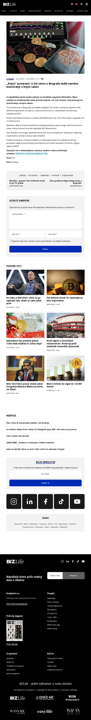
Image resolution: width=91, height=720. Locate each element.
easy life (43, 524)
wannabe (54, 527)
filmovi (50, 524)
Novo (4, 11)
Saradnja (9, 658)
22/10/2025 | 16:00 (12, 307)
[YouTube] (77, 501)
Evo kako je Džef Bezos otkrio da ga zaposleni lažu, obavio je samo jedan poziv (23, 300)
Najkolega (51, 598)
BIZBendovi (52, 621)
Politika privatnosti (54, 669)
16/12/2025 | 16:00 (12, 348)
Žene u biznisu (53, 602)
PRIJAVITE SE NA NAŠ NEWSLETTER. (32, 153)
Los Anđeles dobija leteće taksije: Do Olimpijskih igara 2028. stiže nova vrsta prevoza (41, 429)
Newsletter (11, 669)
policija (22, 175)
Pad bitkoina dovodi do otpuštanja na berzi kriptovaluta (65, 299)
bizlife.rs (55, 690)
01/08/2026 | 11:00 (53, 391)
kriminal (55, 175)
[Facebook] (45, 501)
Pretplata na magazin (15, 666)
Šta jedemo (52, 609)
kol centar (33, 175)
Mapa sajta (51, 666)
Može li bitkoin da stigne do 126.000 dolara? (64, 385)
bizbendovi (34, 524)
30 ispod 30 (18, 524)
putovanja (39, 527)
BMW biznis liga (53, 624)
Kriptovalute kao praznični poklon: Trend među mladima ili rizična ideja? (24, 342)
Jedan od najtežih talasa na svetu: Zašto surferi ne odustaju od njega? (35, 449)
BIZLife (22, 79)
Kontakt (50, 662)
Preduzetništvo (35, 11)
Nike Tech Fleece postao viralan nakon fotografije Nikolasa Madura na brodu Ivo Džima (24, 386)
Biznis (22, 11)
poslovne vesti (28, 527)
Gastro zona (82, 11)
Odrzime (72, 524)
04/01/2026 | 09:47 (12, 393)
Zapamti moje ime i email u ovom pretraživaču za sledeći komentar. (41, 241)
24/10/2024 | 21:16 (33, 79)
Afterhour (58, 11)
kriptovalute (67, 175)
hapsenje (45, 175)
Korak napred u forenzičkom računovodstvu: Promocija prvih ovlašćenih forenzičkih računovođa (63, 343)
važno (47, 527)
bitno (26, 524)
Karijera (48, 11)
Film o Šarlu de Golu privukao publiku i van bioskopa (27, 423)
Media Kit (10, 662)
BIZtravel (70, 11)
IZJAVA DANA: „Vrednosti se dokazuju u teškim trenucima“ (30, 442)
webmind (63, 527)
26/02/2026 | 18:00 (53, 350)
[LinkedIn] (29, 501)
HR (56, 524)
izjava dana (63, 524)
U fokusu (13, 11)
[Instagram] (13, 501)
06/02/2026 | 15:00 (53, 304)
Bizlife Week (52, 628)
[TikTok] (61, 501)
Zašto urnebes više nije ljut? (17, 436)
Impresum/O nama (55, 658)
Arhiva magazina (13, 673)
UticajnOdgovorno (54, 605)
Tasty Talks (52, 617)
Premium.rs (30, 690)
